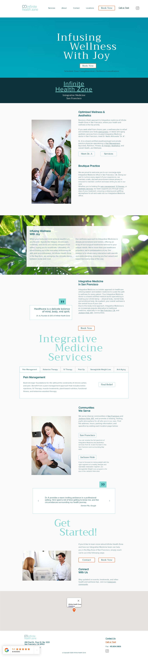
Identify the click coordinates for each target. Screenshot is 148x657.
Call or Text (124, 8)
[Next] (109, 500)
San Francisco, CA (107, 310)
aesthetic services (85, 189)
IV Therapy (106, 146)
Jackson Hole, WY (85, 313)
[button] (53, 8)
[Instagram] (137, 8)
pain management (107, 186)
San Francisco (113, 416)
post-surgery (103, 132)
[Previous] (38, 500)
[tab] (30, 369)
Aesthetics (115, 146)
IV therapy (120, 186)
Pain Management (112, 143)
